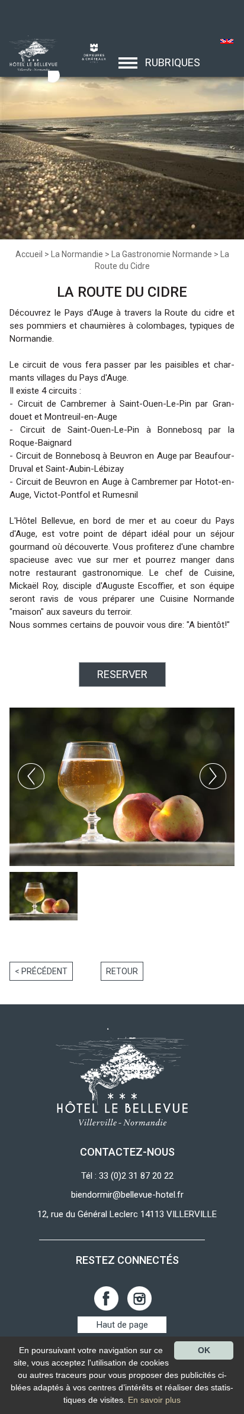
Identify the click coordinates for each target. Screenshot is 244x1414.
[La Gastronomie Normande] (30, 52)
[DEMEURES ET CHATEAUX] (89, 52)
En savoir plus (154, 1400)
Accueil (29, 254)
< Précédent (41, 971)
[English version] (227, 42)
